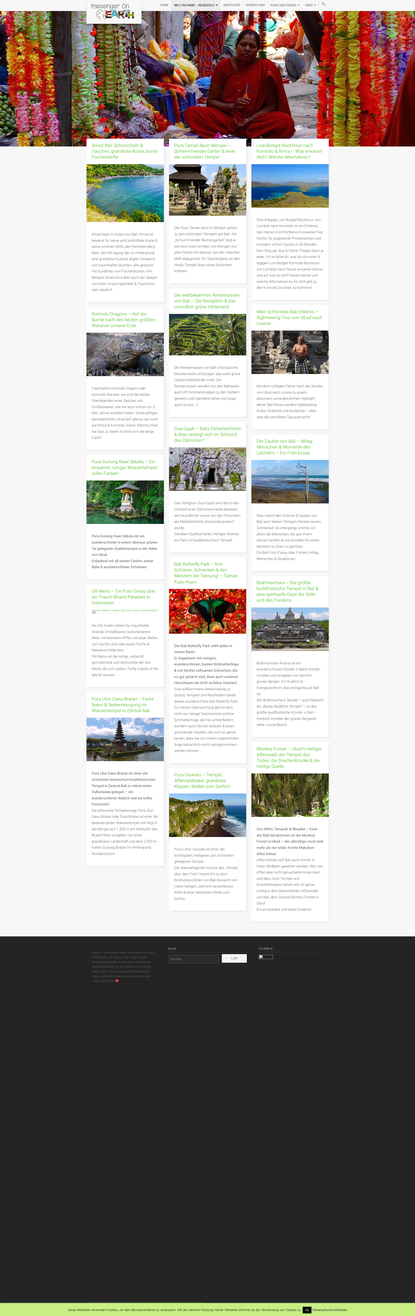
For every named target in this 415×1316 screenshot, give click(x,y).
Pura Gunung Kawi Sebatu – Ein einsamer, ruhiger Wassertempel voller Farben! (124, 467)
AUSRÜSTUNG (255, 5)
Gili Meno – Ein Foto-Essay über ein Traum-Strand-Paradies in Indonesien (124, 597)
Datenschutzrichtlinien (329, 1310)
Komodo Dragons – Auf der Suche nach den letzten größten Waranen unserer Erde (123, 319)
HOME (164, 5)
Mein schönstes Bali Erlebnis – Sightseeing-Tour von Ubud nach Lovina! (289, 317)
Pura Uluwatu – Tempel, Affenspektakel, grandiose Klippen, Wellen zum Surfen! (202, 780)
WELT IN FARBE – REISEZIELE (194, 5)
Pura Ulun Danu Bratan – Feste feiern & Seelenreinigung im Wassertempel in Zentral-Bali (123, 704)
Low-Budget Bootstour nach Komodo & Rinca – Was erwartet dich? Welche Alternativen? (289, 151)
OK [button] (307, 1310)
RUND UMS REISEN (283, 5)
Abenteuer (231, 5)
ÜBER (309, 5)
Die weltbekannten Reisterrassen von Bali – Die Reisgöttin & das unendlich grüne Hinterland (207, 301)
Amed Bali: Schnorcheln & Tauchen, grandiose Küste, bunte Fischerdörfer (125, 151)
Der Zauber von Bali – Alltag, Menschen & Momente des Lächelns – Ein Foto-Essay (285, 447)
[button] (323, 5)
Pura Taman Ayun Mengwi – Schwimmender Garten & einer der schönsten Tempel (205, 151)
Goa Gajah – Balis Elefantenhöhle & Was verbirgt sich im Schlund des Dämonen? (207, 434)
